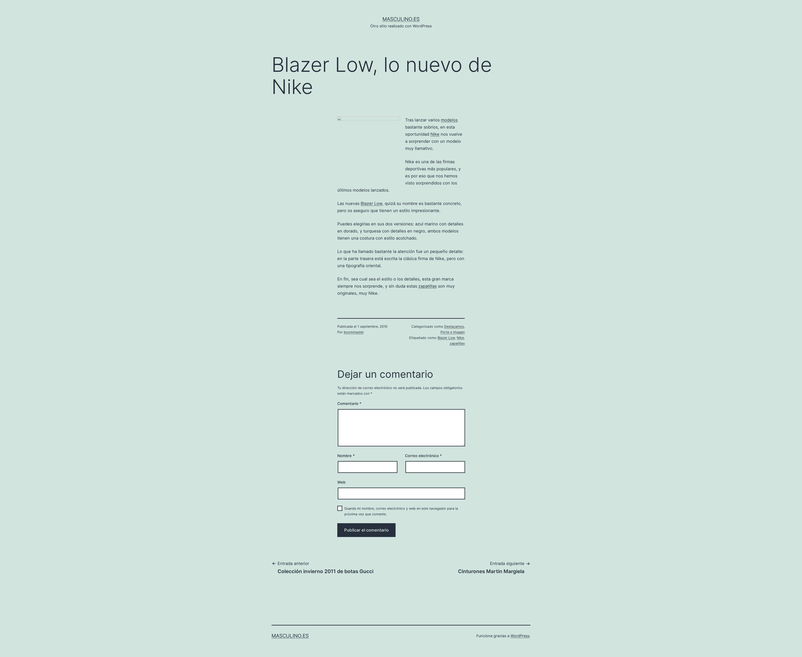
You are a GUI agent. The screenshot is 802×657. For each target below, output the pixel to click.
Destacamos (454, 326)
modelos (449, 120)
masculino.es (401, 19)
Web (341, 482)
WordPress (519, 636)
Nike (434, 134)
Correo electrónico (423, 456)
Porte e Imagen (452, 332)
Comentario (349, 403)
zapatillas (427, 286)
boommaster (354, 332)
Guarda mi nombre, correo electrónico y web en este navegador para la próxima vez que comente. (401, 511)
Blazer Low (371, 203)
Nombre (346, 456)
